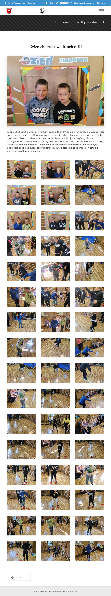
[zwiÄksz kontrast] (47, 3)
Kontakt (102, 3)
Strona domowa (62, 22)
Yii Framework (71, 591)
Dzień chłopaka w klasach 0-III (89, 22)
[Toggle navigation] (101, 10)
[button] (20, 577)
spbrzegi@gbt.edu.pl (85, 3)
